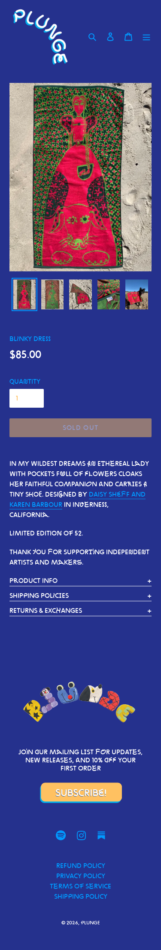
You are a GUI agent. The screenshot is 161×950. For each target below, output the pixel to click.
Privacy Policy (80, 876)
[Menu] (146, 36)
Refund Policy (80, 866)
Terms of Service (80, 886)
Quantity (24, 381)
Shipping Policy (80, 896)
